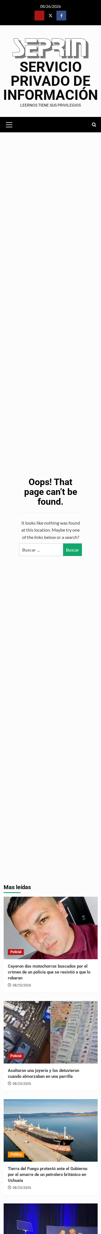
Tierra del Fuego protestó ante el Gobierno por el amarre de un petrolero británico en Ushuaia (47, 1174)
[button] (9, 124)
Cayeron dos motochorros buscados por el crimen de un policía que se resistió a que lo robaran (49, 972)
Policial (15, 952)
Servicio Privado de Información (50, 81)
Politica (16, 1154)
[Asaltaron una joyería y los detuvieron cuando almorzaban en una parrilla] (51, 1032)
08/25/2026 (22, 985)
